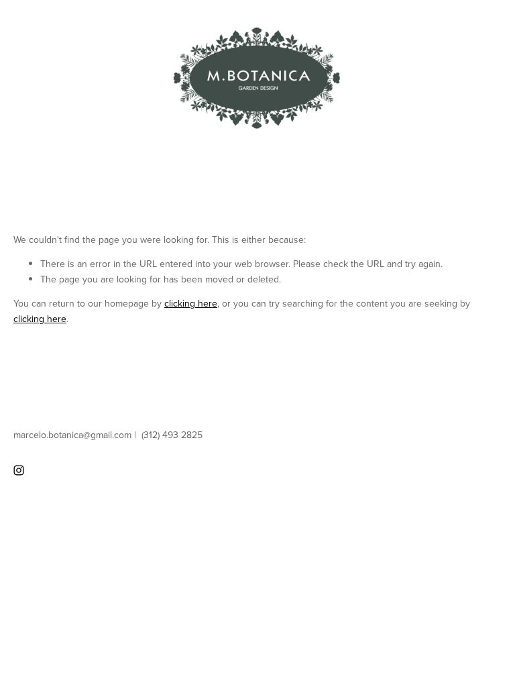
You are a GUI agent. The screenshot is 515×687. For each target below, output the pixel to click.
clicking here (190, 303)
